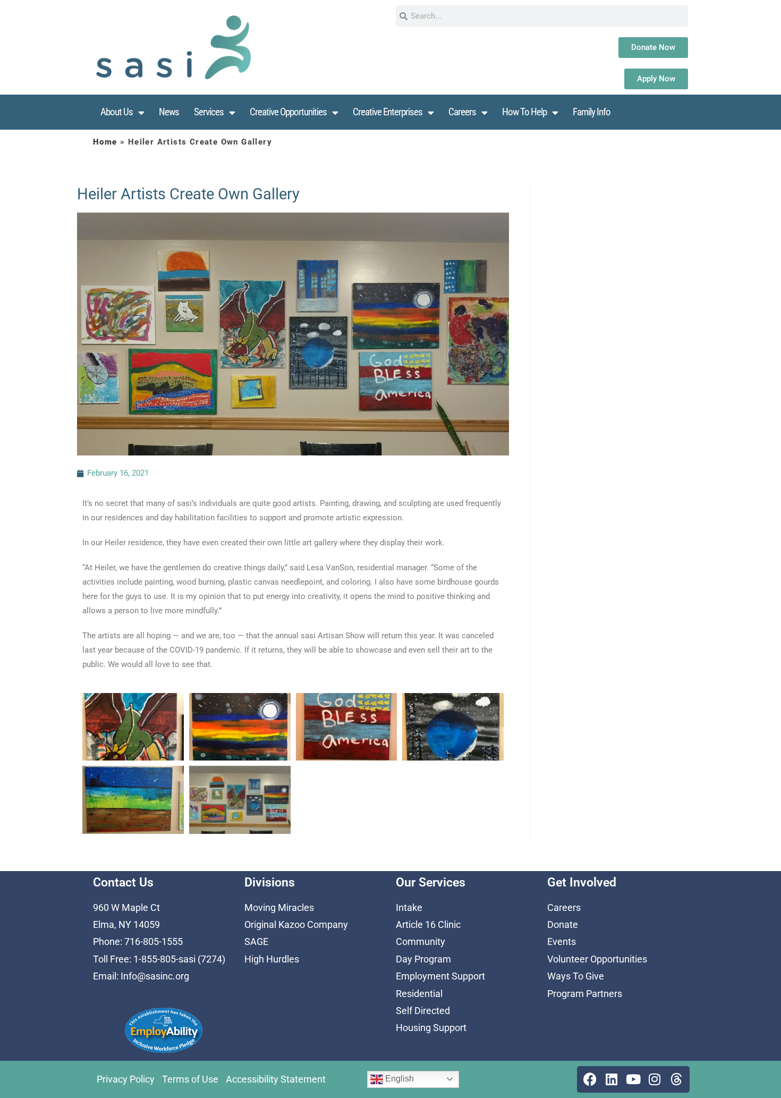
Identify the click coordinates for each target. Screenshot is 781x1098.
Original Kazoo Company (296, 924)
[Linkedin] (611, 1079)
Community (420, 941)
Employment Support (440, 976)
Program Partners (584, 993)
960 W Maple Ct (126, 907)
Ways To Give (575, 976)
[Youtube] (633, 1079)
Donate (562, 924)
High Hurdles (271, 959)
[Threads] (676, 1079)
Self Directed (423, 1010)
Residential (419, 993)
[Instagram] (654, 1079)
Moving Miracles (279, 907)
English (398, 1078)
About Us (116, 112)
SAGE (256, 941)
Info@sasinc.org (155, 976)
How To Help (524, 112)
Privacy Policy (126, 1079)
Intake (409, 907)
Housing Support (431, 1027)
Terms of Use (190, 1079)
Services (209, 112)
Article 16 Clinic (428, 924)
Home (105, 142)
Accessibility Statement (276, 1079)
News (169, 112)
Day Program (423, 959)
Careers (462, 112)
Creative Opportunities (288, 112)
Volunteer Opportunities (597, 959)
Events (561, 941)
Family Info (591, 112)
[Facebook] (590, 1079)
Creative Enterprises (387, 112)
